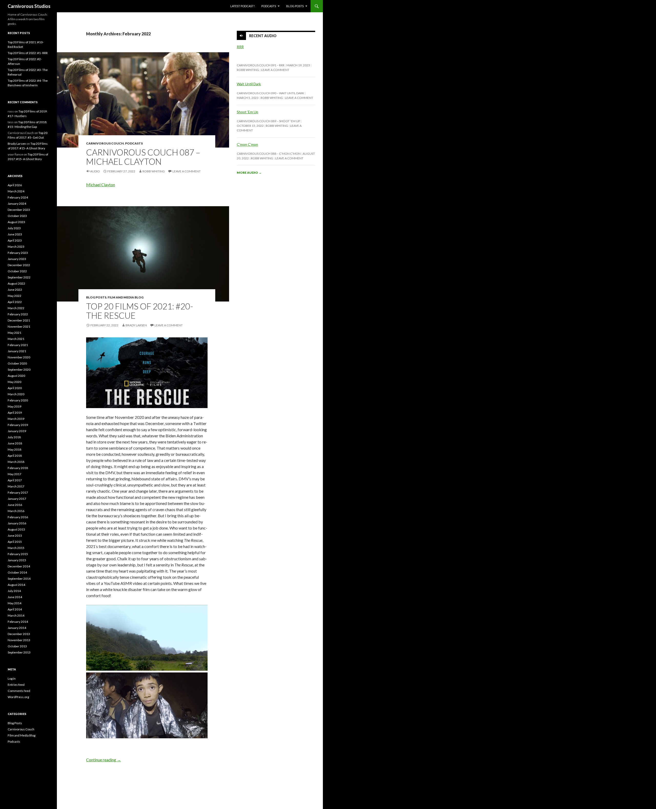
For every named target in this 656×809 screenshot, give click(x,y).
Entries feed (16, 685)
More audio (249, 172)
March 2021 (16, 339)
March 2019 (16, 419)
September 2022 (19, 277)
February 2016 (18, 517)
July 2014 (14, 591)
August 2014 (16, 585)
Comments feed (19, 691)
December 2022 (19, 265)
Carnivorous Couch (105, 143)
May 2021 (14, 333)
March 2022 (16, 308)
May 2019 (14, 406)
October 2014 (17, 572)
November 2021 (19, 326)
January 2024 (17, 203)
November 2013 (19, 640)
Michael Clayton (100, 184)
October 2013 (17, 646)
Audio (95, 171)
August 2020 (16, 376)
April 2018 (15, 456)
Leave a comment (186, 171)
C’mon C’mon (247, 144)
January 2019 (17, 431)
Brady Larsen (136, 325)
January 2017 (17, 499)
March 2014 (16, 615)
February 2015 (18, 554)
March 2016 (16, 511)
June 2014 (15, 597)
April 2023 (15, 240)
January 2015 (17, 560)
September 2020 (19, 369)
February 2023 (18, 253)
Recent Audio (262, 36)
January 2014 (17, 628)
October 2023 (17, 216)
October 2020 (17, 363)
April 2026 (15, 185)
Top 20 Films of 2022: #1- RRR (28, 53)
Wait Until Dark (249, 84)
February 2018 (18, 468)
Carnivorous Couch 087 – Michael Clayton (143, 157)
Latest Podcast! (242, 6)
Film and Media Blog (126, 297)
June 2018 (15, 443)
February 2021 (18, 345)
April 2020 (15, 388)
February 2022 (18, 314)
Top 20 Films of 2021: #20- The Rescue (139, 310)
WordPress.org (18, 697)
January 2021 (17, 351)
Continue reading (103, 759)
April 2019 (15, 412)
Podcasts (268, 6)
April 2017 (15, 480)
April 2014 (15, 609)
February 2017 (18, 492)
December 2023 (19, 210)
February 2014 (18, 622)
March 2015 (16, 548)
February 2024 (18, 197)
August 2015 (16, 529)
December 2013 (19, 634)
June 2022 (15, 290)
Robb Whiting (153, 171)
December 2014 (19, 566)
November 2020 (19, 357)
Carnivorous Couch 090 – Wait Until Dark (270, 93)
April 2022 (15, 302)
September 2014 (19, 578)
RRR (240, 47)
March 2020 (16, 394)
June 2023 (15, 234)
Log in (12, 678)
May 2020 (14, 382)
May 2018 (14, 449)
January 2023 (17, 259)
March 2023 (16, 246)
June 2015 (15, 535)
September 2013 (19, 652)
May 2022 (14, 296)
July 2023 (14, 228)
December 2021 (19, 320)
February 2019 (18, 425)
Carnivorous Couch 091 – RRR (260, 65)
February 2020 (18, 400)
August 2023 (16, 222)
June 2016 (15, 505)
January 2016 (17, 523)
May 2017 (14, 474)
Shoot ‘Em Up (247, 112)
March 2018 (16, 462)
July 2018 (14, 437)
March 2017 (16, 486)
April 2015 (15, 542)
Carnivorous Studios (29, 6)
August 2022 (16, 283)
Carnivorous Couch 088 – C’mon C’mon (269, 153)
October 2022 (17, 271)
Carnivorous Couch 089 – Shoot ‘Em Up (268, 121)
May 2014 (14, 603)
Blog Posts (295, 6)
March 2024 (16, 191)
